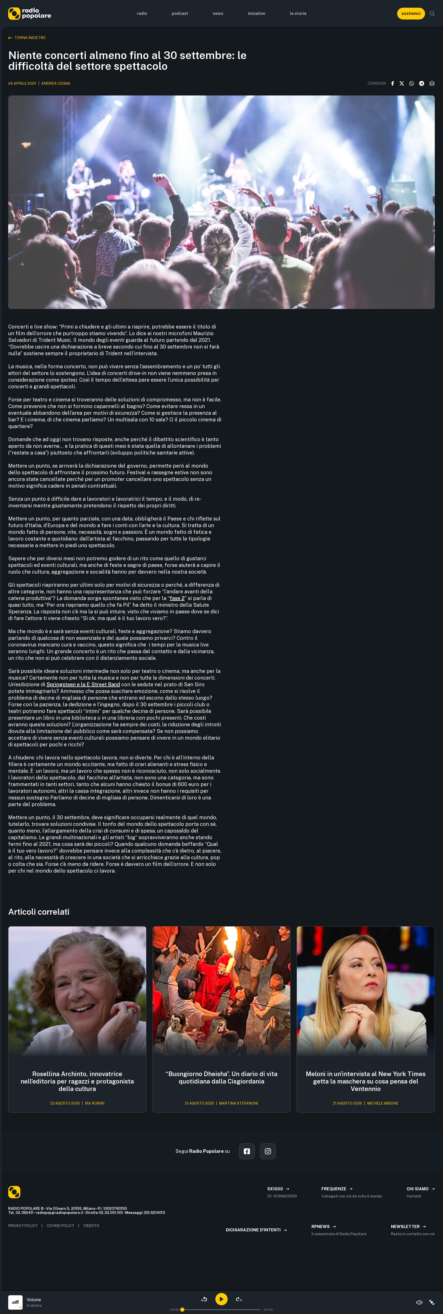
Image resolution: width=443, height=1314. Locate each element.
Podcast (180, 13)
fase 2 (177, 598)
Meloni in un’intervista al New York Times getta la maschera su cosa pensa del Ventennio (366, 1081)
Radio (142, 13)
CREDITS (91, 1226)
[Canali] (432, 1302)
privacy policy (22, 1226)
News (218, 13)
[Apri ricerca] (432, 13)
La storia (298, 13)
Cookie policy (60, 1226)
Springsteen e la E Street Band (83, 684)
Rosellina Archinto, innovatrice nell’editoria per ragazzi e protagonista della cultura (77, 1081)
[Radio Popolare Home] (29, 13)
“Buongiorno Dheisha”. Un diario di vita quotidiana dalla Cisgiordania (221, 1077)
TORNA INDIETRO (30, 38)
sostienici (411, 13)
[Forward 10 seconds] (239, 1299)
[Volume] (419, 1302)
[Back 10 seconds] (204, 1299)
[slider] (182, 1310)
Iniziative (256, 13)
